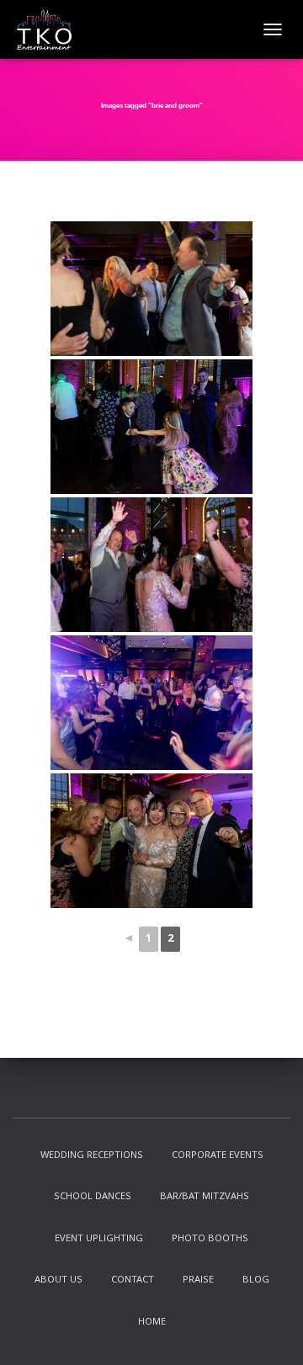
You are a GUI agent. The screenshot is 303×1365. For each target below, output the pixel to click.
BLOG (255, 1280)
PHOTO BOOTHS (210, 1239)
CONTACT (132, 1280)
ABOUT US (58, 1280)
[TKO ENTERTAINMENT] (50, 29)
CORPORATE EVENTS (217, 1156)
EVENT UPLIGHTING (99, 1239)
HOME (152, 1322)
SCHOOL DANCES (92, 1197)
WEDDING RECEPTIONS (91, 1156)
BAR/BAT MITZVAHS (204, 1197)
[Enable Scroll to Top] (269, 1331)
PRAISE (198, 1280)
